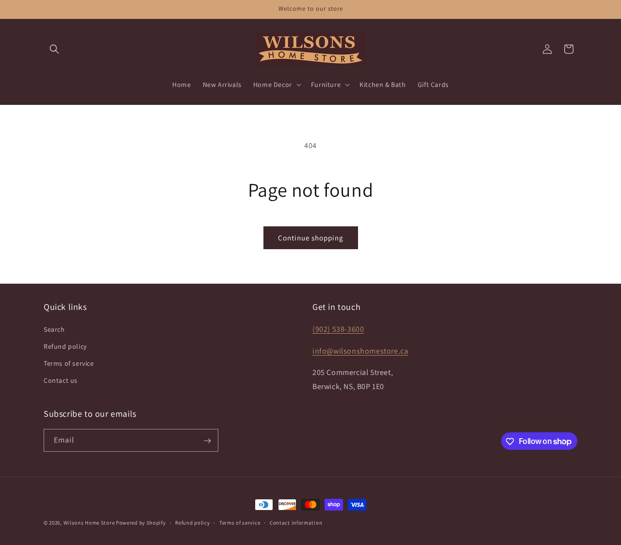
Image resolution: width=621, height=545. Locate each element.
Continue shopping (310, 237)
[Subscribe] (207, 440)
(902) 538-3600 (338, 329)
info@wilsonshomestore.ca (360, 350)
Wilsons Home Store (89, 522)
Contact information (296, 522)
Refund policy (65, 345)
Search (54, 328)
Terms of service (69, 362)
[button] (54, 49)
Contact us (61, 380)
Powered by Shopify (141, 522)
